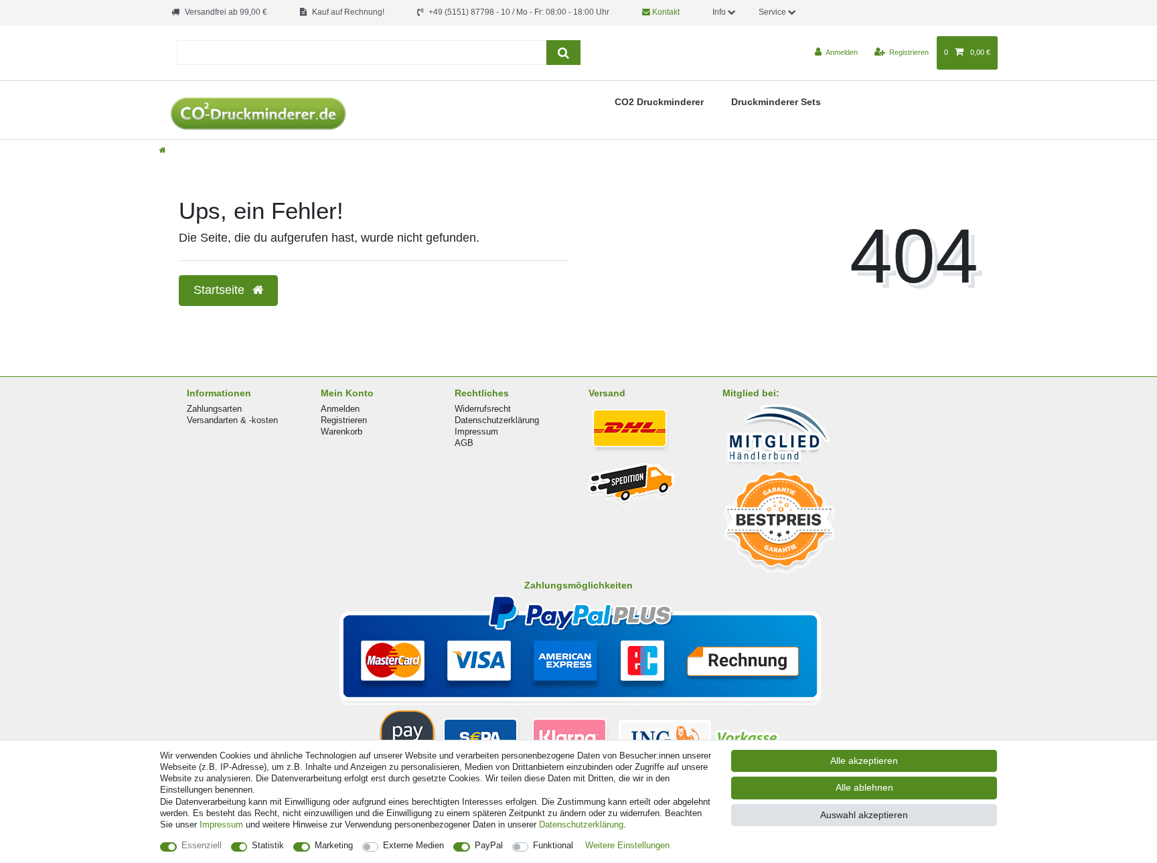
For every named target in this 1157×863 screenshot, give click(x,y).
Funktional (553, 845)
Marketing (334, 845)
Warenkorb (341, 431)
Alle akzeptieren (864, 760)
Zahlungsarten (214, 409)
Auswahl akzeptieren (864, 814)
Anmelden (340, 409)
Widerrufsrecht (483, 409)
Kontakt (665, 12)
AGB (464, 443)
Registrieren (344, 420)
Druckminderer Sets (776, 101)
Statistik (268, 845)
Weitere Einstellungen (627, 845)
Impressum (476, 431)
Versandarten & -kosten (232, 420)
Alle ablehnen (864, 787)
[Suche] (563, 52)
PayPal (489, 845)
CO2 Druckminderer (659, 101)
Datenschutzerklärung (497, 420)
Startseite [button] (221, 290)
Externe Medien (413, 845)
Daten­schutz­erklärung (581, 824)
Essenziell (201, 845)
